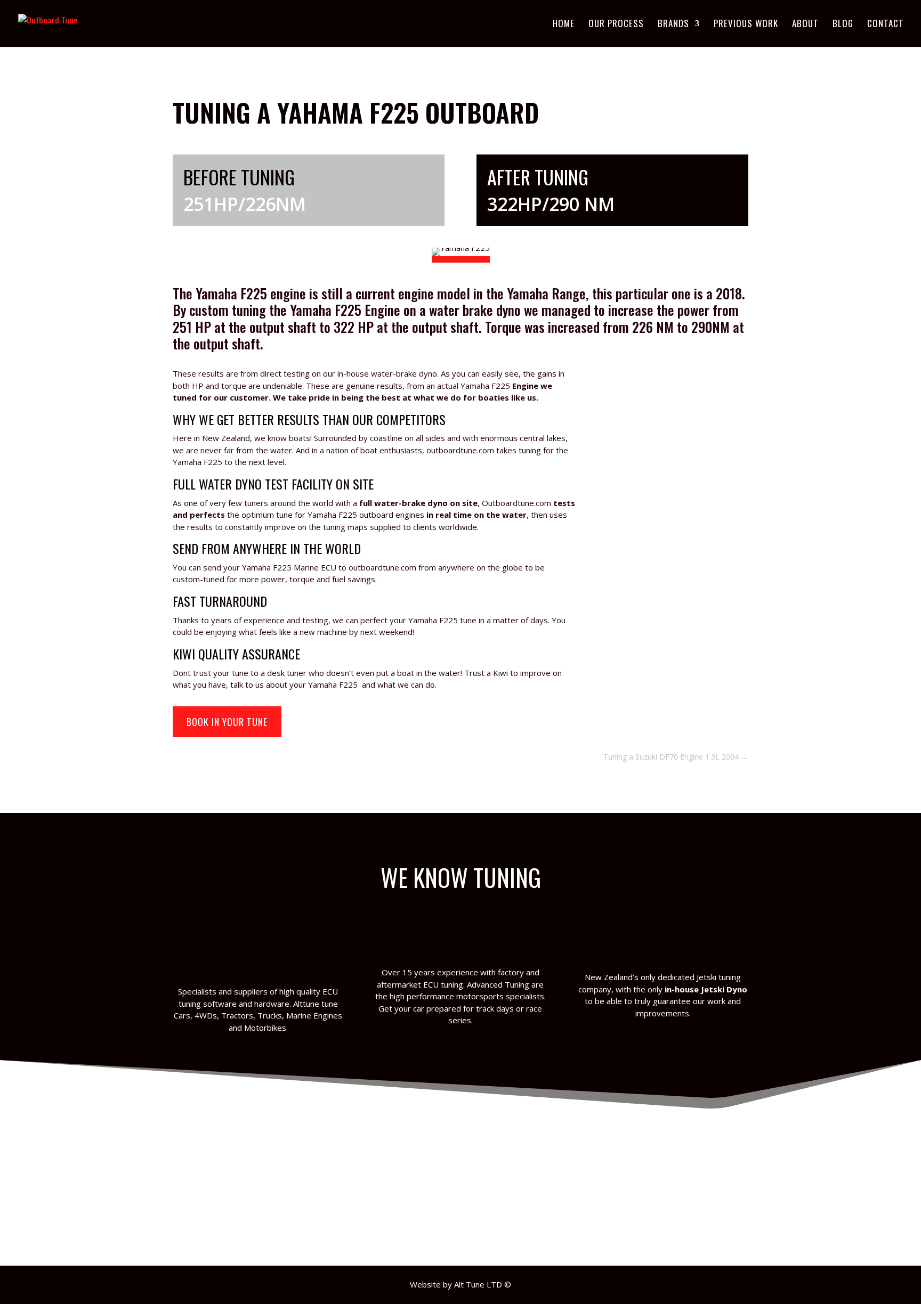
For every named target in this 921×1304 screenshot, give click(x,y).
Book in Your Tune (227, 722)
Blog (843, 25)
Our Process (616, 25)
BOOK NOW (471, 1221)
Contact (885, 25)
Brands (673, 25)
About (805, 25)
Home (564, 25)
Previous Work (746, 25)
